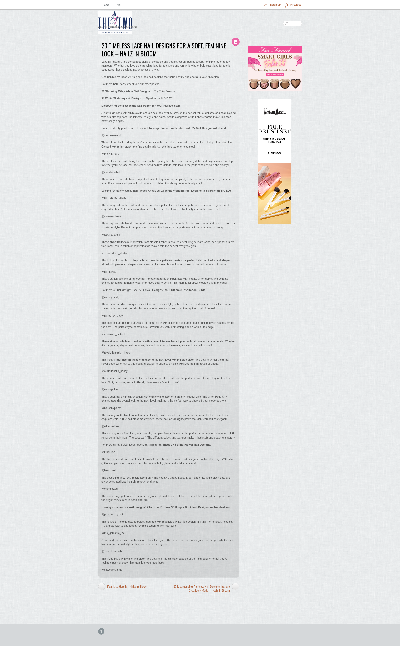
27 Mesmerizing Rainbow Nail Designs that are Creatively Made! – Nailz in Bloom (205, 588)
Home (105, 4)
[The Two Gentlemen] (115, 31)
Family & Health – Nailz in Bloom (124, 586)
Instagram (275, 4)
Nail (119, 4)
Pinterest (295, 4)
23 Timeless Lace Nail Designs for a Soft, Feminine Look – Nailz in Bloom (163, 49)
